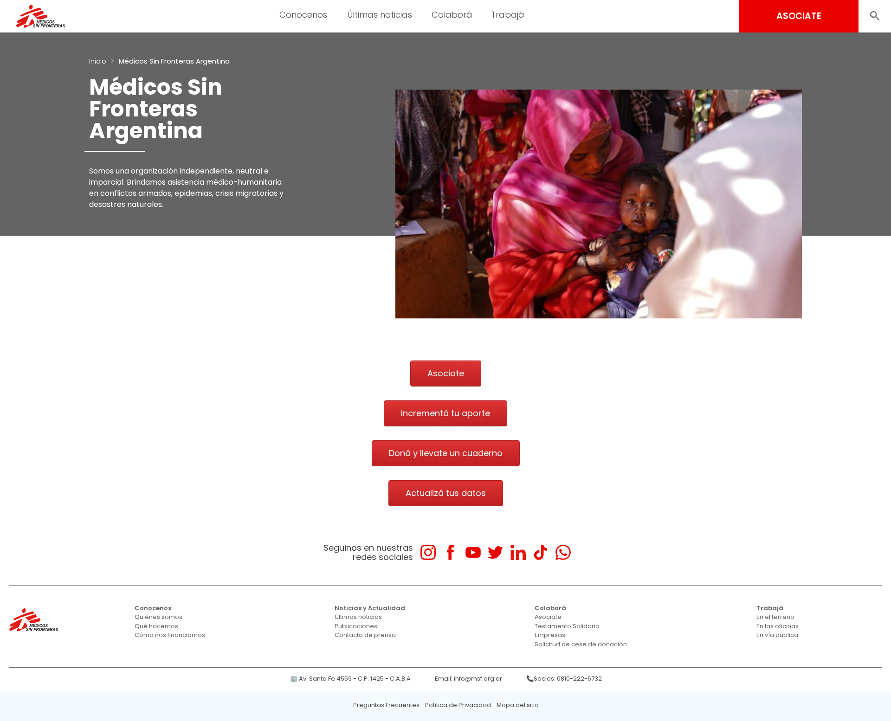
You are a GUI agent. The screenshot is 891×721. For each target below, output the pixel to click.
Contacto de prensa (365, 635)
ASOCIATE (798, 16)
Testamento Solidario (567, 626)
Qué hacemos (156, 626)
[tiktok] (540, 552)
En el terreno (775, 616)
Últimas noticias (358, 616)
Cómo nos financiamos (170, 635)
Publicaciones (356, 626)
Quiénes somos (158, 616)
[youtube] (473, 552)
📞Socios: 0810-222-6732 (564, 678)
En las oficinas (777, 626)
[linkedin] (518, 552)
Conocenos (153, 608)
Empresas (550, 635)
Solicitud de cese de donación (581, 644)
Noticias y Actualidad (370, 608)
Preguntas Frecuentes (386, 705)
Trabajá (769, 608)
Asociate (548, 616)
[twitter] (495, 552)
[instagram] (428, 552)
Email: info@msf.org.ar (468, 678)
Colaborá (550, 608)
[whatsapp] (563, 552)
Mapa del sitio (518, 705)
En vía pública (777, 635)
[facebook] (450, 552)
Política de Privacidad (458, 705)
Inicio (97, 61)
